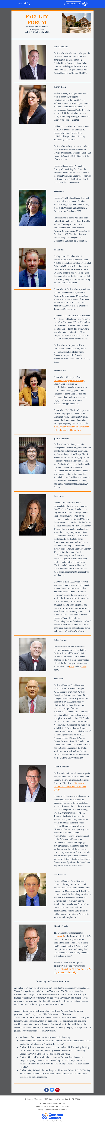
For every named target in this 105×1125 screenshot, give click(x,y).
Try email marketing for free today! (52, 1121)
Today (84, 666)
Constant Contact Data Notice (58, 1107)
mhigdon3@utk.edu (51, 1110)
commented (59, 936)
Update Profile (41, 1107)
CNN (71, 666)
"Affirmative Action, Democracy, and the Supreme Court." (70, 786)
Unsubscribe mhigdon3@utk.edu (52, 1104)
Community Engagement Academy (69, 380)
